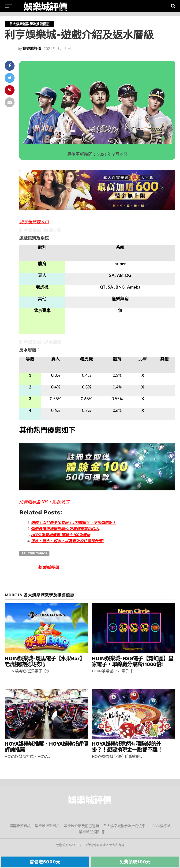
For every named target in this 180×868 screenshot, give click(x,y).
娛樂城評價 (31, 48)
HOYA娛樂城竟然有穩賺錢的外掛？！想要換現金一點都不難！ (127, 747)
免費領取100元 (135, 861)
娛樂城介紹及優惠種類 (81, 826)
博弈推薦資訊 (20, 826)
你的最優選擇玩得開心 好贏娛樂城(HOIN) (65, 528)
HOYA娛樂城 (160, 826)
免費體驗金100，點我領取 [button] (44, 501)
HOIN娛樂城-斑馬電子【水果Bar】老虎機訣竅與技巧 (45, 661)
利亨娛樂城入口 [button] (34, 221)
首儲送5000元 (45, 861)
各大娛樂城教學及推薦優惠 (124, 826)
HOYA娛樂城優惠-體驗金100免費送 (60, 534)
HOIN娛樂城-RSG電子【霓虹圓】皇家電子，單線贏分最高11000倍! (133, 661)
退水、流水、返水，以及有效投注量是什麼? (67, 540)
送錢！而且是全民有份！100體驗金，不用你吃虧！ (73, 522)
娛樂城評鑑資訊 (47, 826)
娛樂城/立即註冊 (92, 832)
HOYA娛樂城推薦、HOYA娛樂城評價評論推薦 (46, 747)
